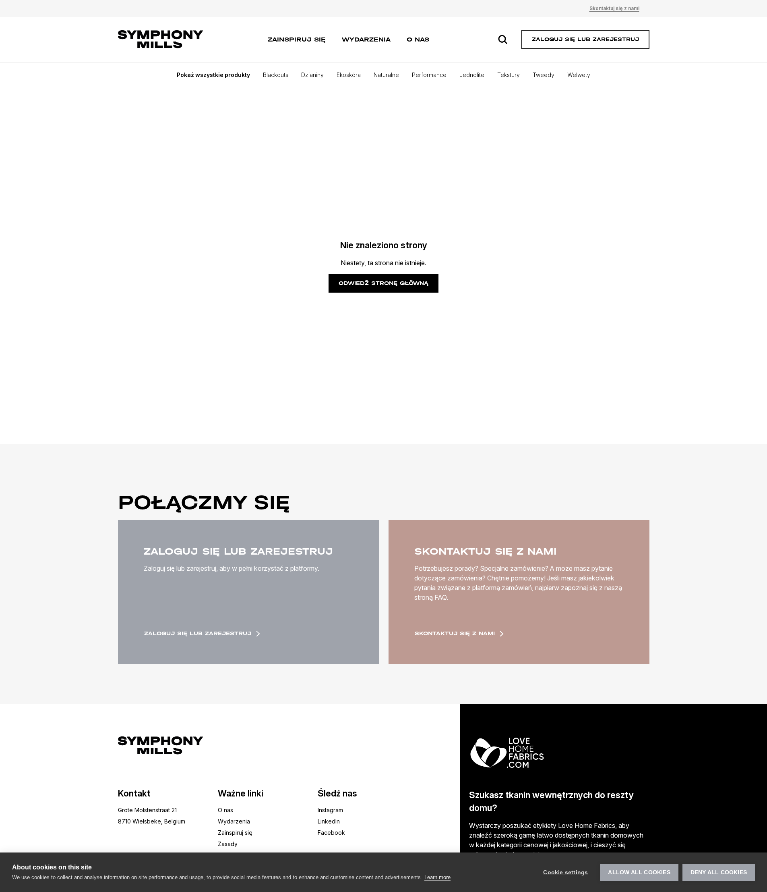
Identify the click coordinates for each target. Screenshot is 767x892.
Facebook (331, 832)
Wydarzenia (366, 39)
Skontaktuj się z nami (614, 8)
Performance (429, 74)
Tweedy (543, 74)
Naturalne (386, 74)
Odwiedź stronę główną (383, 283)
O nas (418, 39)
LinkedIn (329, 821)
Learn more (437, 877)
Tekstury (508, 74)
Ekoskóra (349, 74)
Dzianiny (312, 74)
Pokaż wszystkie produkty (213, 74)
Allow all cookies (639, 872)
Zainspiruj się (297, 39)
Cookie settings (565, 872)
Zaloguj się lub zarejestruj (197, 633)
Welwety (578, 74)
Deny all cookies (719, 872)
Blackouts (275, 74)
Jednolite (471, 74)
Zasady (228, 843)
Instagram (330, 810)
